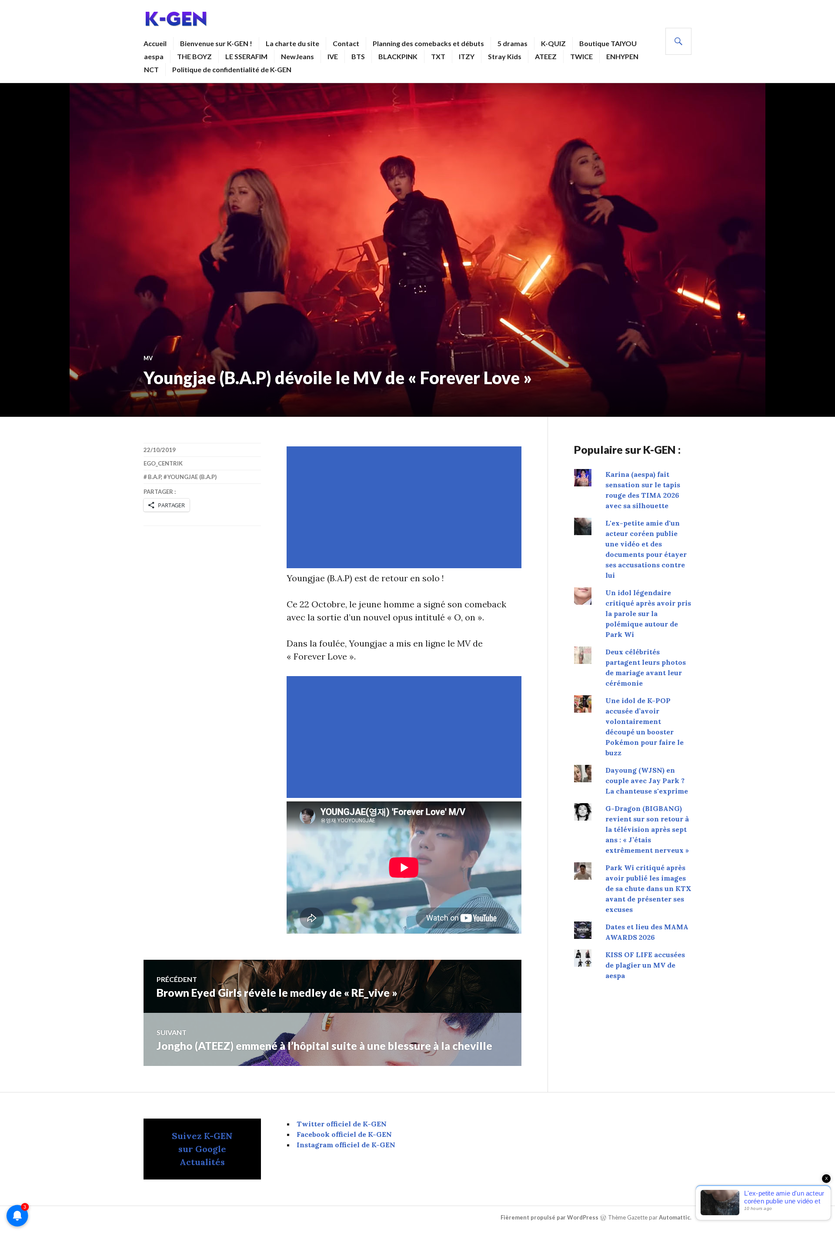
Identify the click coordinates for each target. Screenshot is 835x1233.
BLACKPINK (398, 56)
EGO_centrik (163, 463)
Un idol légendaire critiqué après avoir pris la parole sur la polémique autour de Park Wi (648, 613)
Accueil (155, 43)
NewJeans (297, 56)
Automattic (674, 1217)
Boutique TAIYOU (608, 43)
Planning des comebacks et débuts (428, 43)
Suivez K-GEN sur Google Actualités (202, 1148)
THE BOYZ (194, 56)
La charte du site (292, 43)
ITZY (466, 56)
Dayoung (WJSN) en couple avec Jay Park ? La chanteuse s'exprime (646, 780)
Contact (346, 43)
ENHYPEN (622, 56)
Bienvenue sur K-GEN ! (216, 43)
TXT (438, 56)
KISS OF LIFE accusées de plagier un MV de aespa (645, 965)
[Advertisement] (405, 507)
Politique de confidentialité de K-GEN (231, 69)
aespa (154, 56)
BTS (358, 56)
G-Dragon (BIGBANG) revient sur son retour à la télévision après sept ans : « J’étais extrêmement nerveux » (647, 829)
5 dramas (513, 43)
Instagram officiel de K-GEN (346, 1144)
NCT (151, 69)
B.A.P (154, 476)
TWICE (581, 56)
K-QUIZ (553, 43)
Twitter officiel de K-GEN (342, 1123)
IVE (332, 56)
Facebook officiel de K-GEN (344, 1134)
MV (148, 358)
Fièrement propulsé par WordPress (549, 1217)
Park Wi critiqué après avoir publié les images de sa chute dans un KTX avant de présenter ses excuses (648, 888)
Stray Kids (504, 56)
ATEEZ (546, 56)
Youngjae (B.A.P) (192, 476)
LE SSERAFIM (246, 56)
